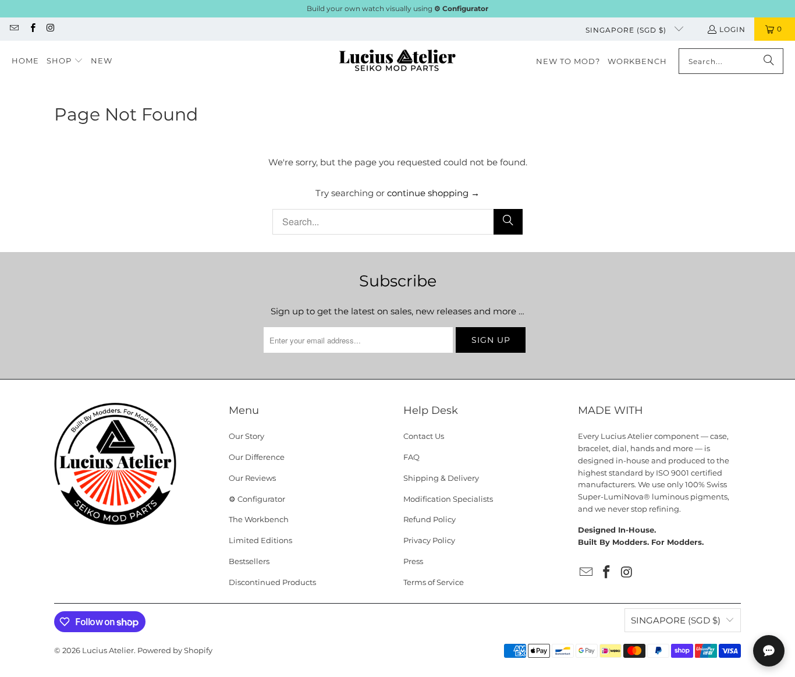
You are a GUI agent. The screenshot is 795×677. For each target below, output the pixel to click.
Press (413, 561)
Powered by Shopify (174, 650)
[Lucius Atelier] (397, 61)
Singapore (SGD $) (627, 30)
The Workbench (259, 519)
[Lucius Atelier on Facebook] (32, 28)
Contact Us (423, 436)
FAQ (411, 457)
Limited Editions (260, 540)
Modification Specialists (448, 499)
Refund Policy (429, 519)
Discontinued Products (272, 582)
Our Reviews (252, 478)
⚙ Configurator (257, 499)
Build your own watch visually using (397, 8)
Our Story (246, 436)
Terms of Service (433, 582)
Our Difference (257, 457)
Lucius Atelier (108, 650)
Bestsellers (249, 561)
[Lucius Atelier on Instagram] (50, 28)
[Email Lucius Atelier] (14, 28)
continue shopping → (433, 193)
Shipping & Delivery (441, 478)
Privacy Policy (429, 540)
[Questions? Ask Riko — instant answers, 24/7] (769, 651)
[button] (65, 61)
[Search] (768, 61)
